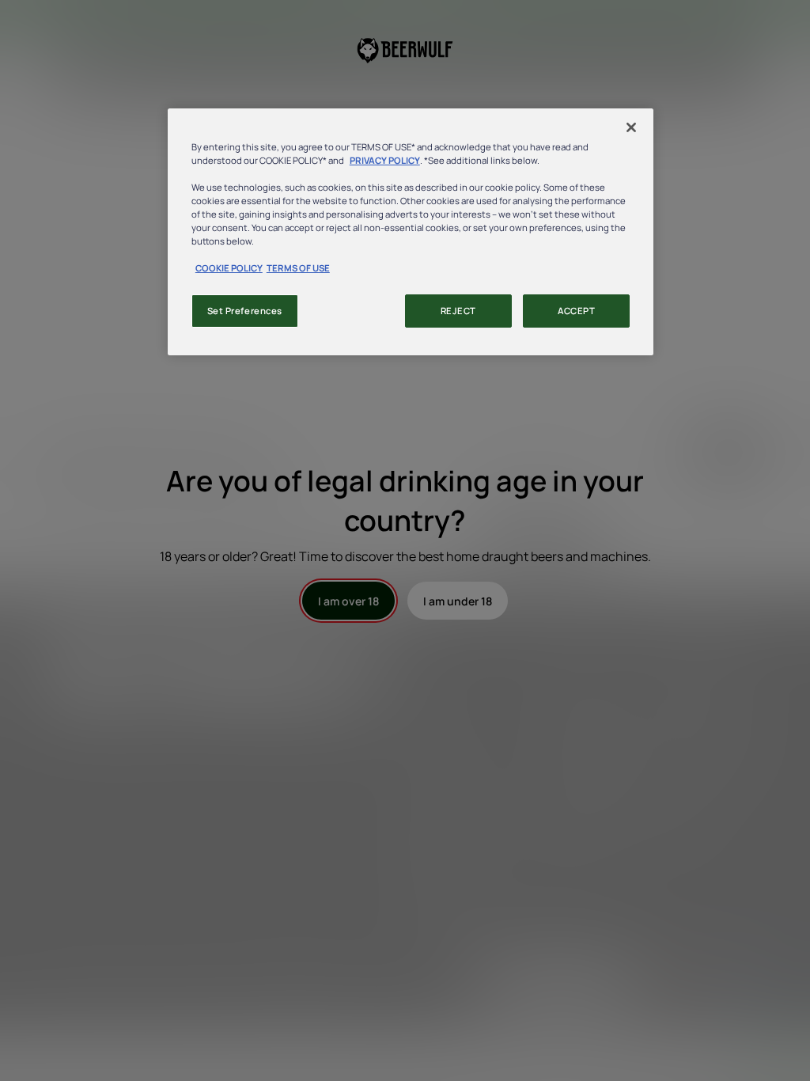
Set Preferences (245, 311)
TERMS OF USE (298, 268)
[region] (410, 232)
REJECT (458, 311)
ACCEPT (576, 311)
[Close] (631, 127)
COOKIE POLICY (229, 268)
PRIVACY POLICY (385, 160)
